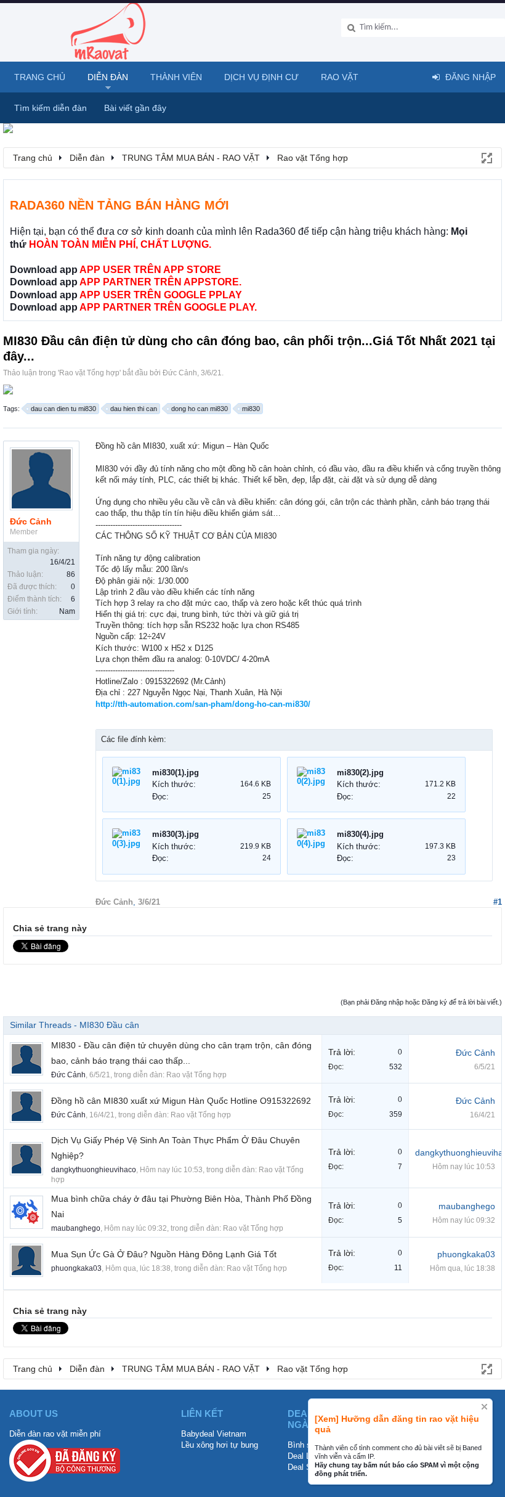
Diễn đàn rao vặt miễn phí (55, 1433)
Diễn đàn (107, 77)
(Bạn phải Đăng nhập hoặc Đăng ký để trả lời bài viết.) (421, 1002)
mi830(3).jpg (175, 834)
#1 (497, 902)
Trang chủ (39, 77)
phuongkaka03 (76, 1268)
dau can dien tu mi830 (63, 408)
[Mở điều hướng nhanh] (486, 157)
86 (71, 574)
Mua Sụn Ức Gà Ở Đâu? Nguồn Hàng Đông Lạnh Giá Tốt (164, 1254)
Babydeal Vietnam (213, 1433)
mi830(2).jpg (360, 772)
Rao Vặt (339, 77)
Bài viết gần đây (135, 108)
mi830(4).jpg (360, 834)
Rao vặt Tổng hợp (89, 373)
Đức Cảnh (180, 373)
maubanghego (75, 1228)
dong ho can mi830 (199, 408)
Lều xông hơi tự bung (219, 1445)
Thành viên (176, 77)
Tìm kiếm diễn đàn (50, 108)
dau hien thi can (133, 408)
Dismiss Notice (484, 1406)
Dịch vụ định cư (261, 77)
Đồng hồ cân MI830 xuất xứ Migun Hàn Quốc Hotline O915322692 (181, 1101)
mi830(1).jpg (175, 772)
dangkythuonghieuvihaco (93, 1169)
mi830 (251, 408)
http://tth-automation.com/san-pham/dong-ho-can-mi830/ (202, 704)
